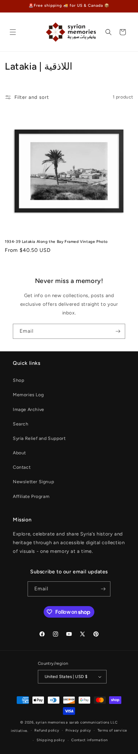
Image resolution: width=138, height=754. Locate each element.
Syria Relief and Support (39, 438)
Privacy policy (78, 730)
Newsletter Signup (33, 481)
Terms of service (112, 730)
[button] (13, 32)
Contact (21, 467)
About (19, 453)
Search (21, 424)
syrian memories (50, 722)
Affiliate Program (31, 496)
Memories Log (28, 395)
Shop (18, 380)
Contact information (89, 740)
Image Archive (28, 409)
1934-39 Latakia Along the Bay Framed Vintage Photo (56, 241)
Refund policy (46, 730)
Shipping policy (51, 740)
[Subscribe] (118, 331)
